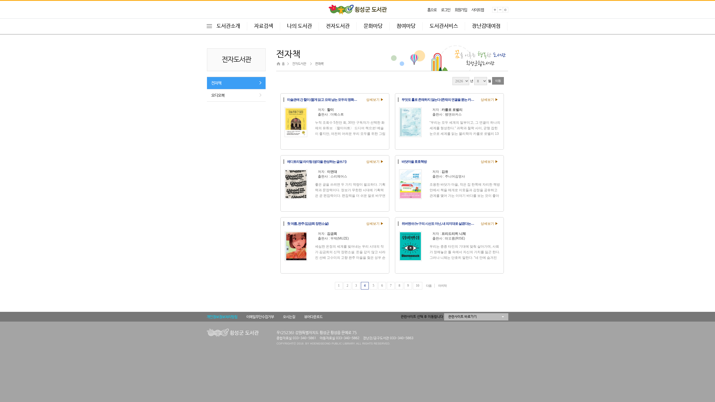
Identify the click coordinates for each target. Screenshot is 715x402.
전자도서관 (338, 26)
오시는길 (289, 317)
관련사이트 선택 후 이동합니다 (422, 317)
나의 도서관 (299, 26)
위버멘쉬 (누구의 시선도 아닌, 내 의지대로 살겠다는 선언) (439, 224)
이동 (498, 80)
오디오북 (218, 95)
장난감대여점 (486, 26)
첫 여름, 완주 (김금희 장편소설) (307, 224)
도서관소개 (228, 26)
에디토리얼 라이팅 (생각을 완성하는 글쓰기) (316, 162)
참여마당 (406, 26)
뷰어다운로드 (313, 317)
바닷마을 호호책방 (414, 162)
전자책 (216, 83)
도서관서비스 (444, 26)
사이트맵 (477, 10)
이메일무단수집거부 (260, 317)
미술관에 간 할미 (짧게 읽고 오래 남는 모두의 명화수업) (324, 100)
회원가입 (461, 10)
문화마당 (373, 26)
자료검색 (263, 26)
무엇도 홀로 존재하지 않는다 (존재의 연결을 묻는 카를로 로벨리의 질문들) (439, 100)
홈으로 (432, 10)
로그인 (445, 10)
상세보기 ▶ (375, 100)
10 (417, 286)
